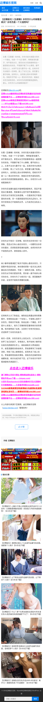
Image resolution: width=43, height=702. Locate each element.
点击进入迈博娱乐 (21, 368)
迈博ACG (15, 8)
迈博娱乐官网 (8, 2)
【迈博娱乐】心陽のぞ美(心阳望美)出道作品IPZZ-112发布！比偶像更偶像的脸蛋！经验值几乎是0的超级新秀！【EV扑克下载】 (21, 508)
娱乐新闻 (26, 8)
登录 (31, 3)
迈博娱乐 (11, 441)
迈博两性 (26, 10)
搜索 (35, 699)
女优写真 (5, 10)
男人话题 (15, 10)
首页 (3, 8)
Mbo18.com (14, 90)
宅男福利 (37, 8)
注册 (36, 3)
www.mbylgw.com (10, 408)
